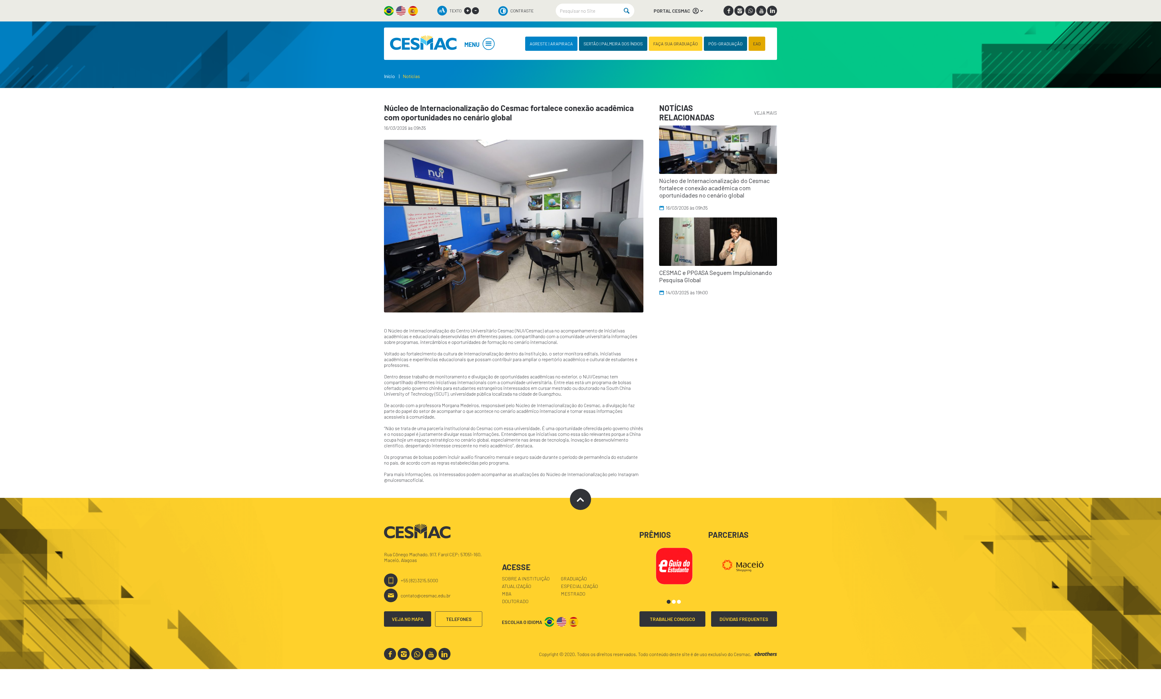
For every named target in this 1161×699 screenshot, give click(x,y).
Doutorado (515, 601)
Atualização (516, 586)
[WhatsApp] (750, 11)
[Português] (389, 11)
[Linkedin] (772, 11)
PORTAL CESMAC (672, 11)
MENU (472, 44)
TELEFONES (459, 619)
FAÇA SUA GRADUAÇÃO (675, 43)
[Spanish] (413, 11)
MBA (506, 593)
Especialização (579, 586)
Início (389, 76)
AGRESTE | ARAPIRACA (551, 43)
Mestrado (573, 593)
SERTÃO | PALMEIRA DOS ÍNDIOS (613, 43)
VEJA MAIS (765, 113)
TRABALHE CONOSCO (672, 619)
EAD (757, 43)
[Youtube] (761, 11)
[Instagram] (739, 11)
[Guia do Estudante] (674, 565)
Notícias (411, 76)
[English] (401, 11)
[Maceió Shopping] (742, 565)
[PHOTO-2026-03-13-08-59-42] (513, 226)
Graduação (574, 578)
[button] (668, 601)
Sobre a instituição (526, 578)
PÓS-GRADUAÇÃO (725, 43)
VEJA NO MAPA (408, 619)
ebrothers (765, 654)
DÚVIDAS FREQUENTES (744, 619)
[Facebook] (728, 11)
